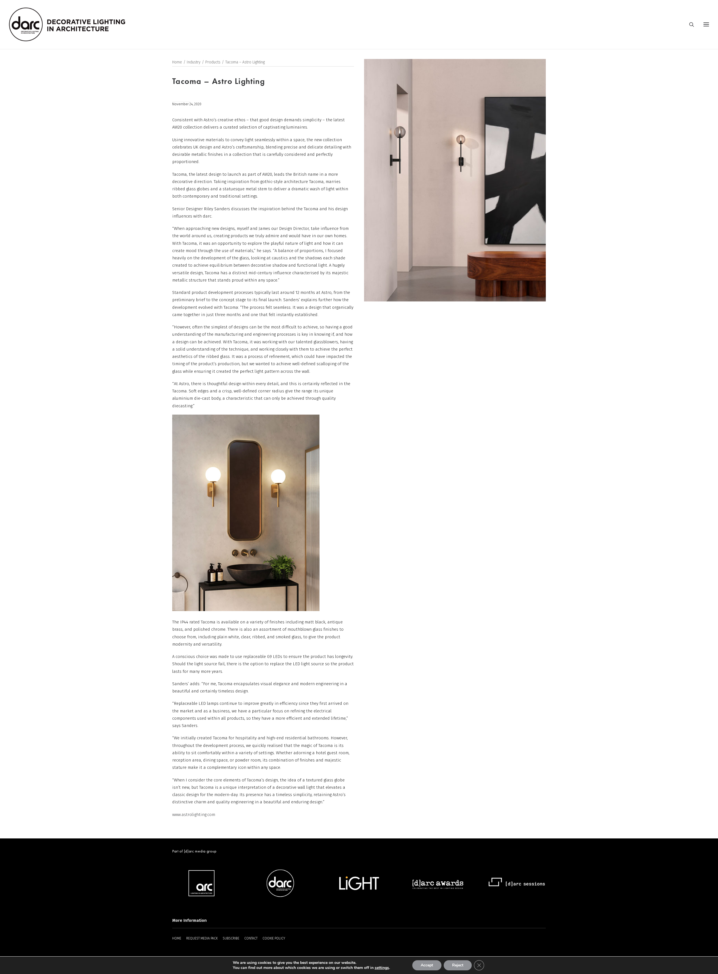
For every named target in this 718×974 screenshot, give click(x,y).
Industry (194, 62)
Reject (457, 965)
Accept (427, 965)
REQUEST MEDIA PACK (202, 938)
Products (212, 62)
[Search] (689, 24)
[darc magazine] (67, 24)
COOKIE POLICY (274, 938)
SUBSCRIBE (231, 938)
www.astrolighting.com (193, 814)
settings (382, 967)
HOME (176, 938)
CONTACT (250, 938)
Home (177, 62)
